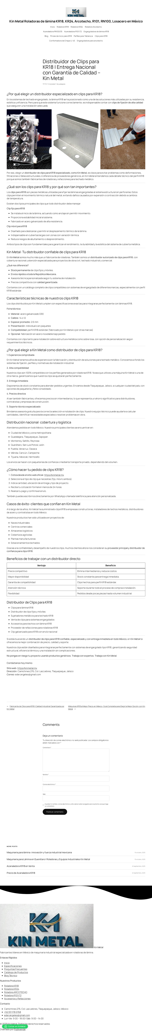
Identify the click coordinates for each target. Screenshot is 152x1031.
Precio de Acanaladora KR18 (21, 873)
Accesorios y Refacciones (17, 998)
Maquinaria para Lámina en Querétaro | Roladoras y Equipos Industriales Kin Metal (48, 859)
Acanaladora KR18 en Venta (21, 866)
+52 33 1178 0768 (12, 1012)
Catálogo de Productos (16, 972)
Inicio (7, 962)
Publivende (20, 1029)
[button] (15, 1026)
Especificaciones (13, 966)
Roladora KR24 (11, 989)
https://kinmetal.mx (54, 475)
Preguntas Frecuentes (15, 969)
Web (44, 794)
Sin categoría (61, 84)
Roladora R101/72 (12, 995)
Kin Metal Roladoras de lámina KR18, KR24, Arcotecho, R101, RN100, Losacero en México (76, 21)
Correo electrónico (49, 784)
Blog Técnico (10, 975)
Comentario (47, 747)
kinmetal (52, 84)
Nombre (46, 774)
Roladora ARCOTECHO (15, 992)
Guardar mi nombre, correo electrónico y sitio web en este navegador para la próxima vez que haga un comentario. (76, 805)
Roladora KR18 (11, 985)
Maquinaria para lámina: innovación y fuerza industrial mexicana (39, 852)
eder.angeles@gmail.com (17, 1015)
